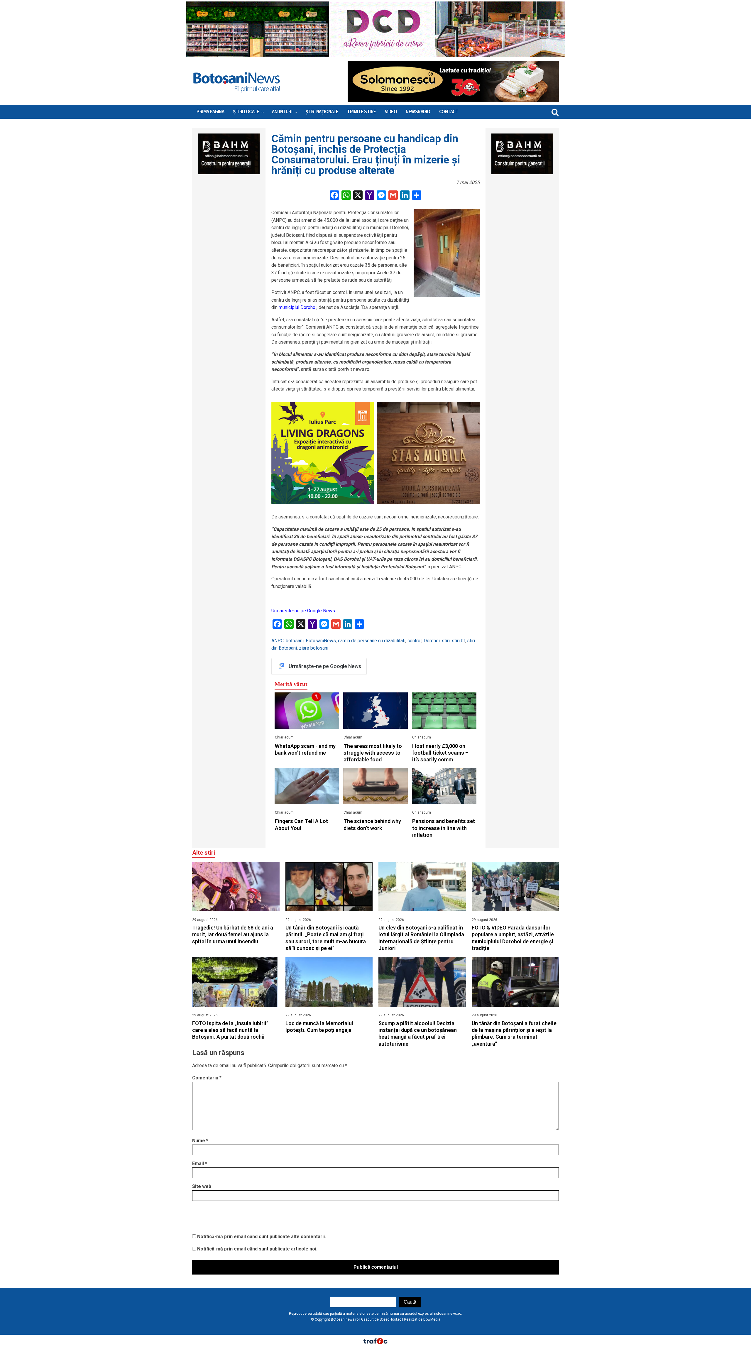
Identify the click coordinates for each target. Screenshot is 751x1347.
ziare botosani (313, 648)
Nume (200, 1140)
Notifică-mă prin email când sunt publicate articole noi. (257, 1249)
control (414, 640)
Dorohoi (432, 640)
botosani (295, 640)
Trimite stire (361, 111)
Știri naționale (322, 111)
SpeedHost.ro (390, 1319)
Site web (201, 1186)
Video (391, 111)
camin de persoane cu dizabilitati (371, 640)
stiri (446, 640)
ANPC (277, 640)
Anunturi (282, 111)
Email (199, 1163)
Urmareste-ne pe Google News (303, 610)
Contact (449, 111)
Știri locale (246, 111)
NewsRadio (418, 111)
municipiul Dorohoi (298, 307)
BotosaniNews (321, 640)
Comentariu (206, 1078)
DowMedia (431, 1319)
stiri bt (458, 640)
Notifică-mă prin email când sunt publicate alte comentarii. (261, 1236)
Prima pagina (210, 111)
